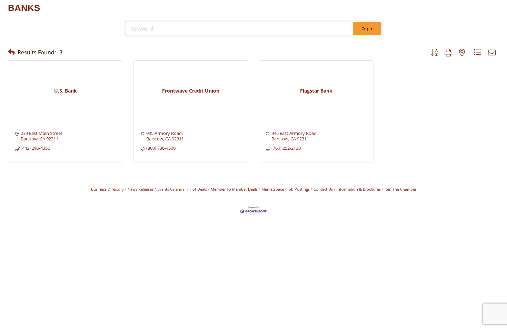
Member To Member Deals (234, 189)
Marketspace (272, 189)
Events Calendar (171, 189)
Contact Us (323, 189)
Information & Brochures (359, 189)
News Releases (140, 189)
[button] (11, 52)
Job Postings (299, 189)
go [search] (369, 28)
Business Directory (107, 189)
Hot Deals (198, 189)
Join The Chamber (400, 189)
